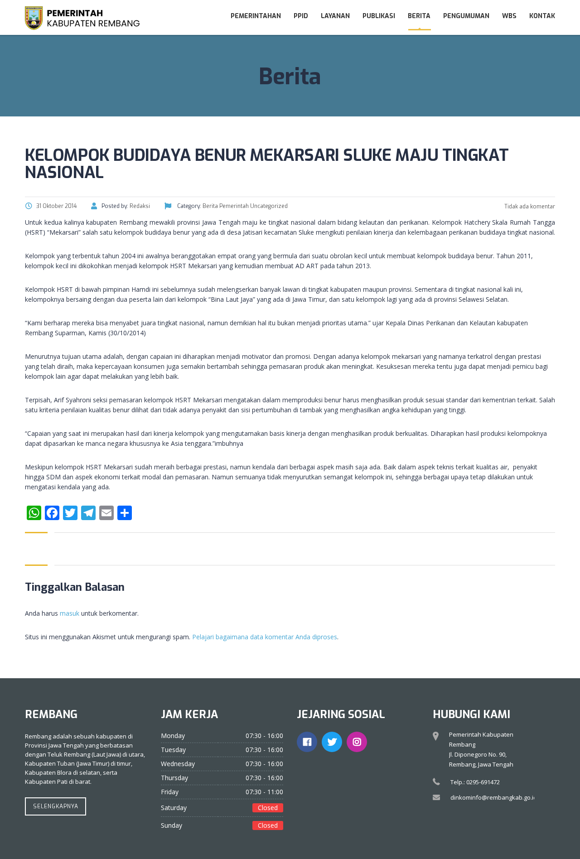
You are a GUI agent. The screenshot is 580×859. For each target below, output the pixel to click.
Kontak (542, 16)
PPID (301, 16)
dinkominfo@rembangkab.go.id (493, 797)
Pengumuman (466, 16)
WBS (509, 16)
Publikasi (378, 16)
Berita (419, 16)
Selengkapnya (55, 806)
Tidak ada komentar (529, 206)
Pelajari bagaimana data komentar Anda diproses (264, 636)
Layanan (335, 16)
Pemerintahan (256, 16)
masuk (69, 613)
